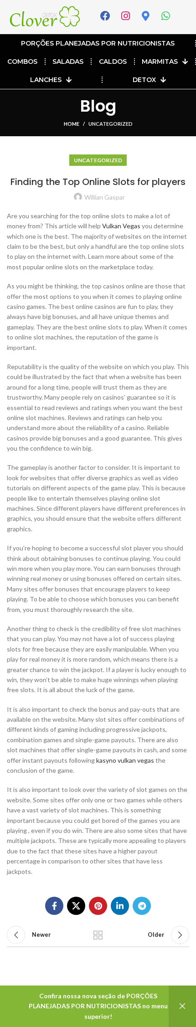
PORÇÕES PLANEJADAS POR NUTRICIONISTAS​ (98, 43)
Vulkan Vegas (121, 226)
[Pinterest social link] (98, 906)
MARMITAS (160, 61)
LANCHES (46, 80)
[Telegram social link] (142, 906)
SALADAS (67, 61)
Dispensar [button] (182, 1006)
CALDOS (113, 61)
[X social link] (76, 906)
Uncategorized (110, 124)
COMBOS (22, 61)
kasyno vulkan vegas (125, 760)
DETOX (144, 80)
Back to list (98, 935)
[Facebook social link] (54, 906)
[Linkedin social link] (120, 906)
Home (71, 124)
